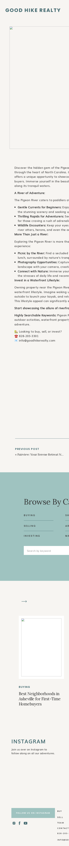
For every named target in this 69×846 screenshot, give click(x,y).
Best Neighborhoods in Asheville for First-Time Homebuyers (40, 699)
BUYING (24, 687)
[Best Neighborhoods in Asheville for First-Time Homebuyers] (41, 647)
